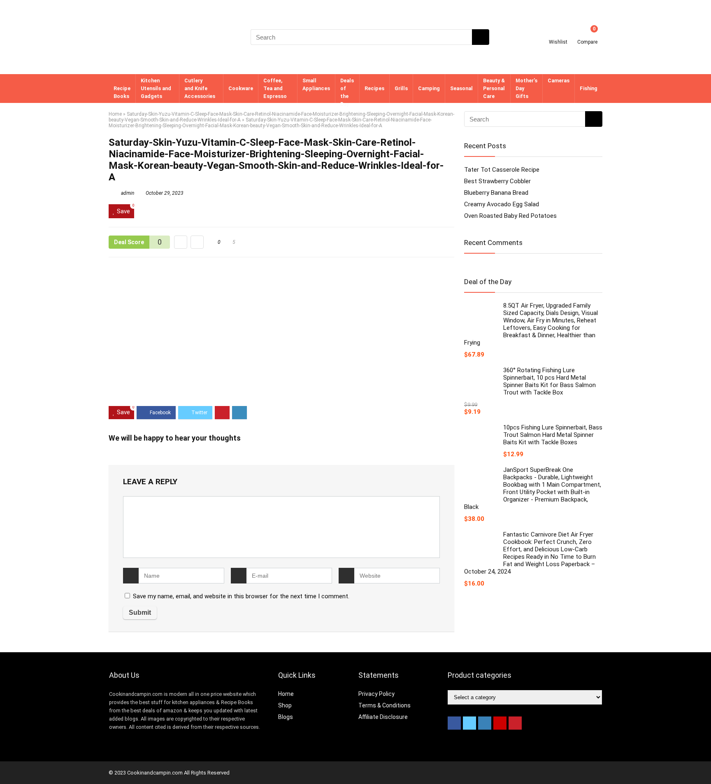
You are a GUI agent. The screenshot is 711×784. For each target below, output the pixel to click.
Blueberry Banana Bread (496, 192)
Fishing (588, 88)
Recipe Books (122, 92)
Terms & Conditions (384, 705)
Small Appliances (316, 84)
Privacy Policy (376, 694)
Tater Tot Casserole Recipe (501, 169)
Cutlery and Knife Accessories (199, 88)
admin (127, 193)
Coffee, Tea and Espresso (275, 88)
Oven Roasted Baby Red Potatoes (510, 215)
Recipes (374, 88)
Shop (285, 705)
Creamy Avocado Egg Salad (501, 204)
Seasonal (461, 88)
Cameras (558, 80)
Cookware (240, 88)
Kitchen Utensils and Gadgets (156, 88)
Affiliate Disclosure (383, 717)
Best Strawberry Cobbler (497, 181)
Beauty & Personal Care (494, 88)
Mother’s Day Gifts (526, 88)
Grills (401, 88)
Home (115, 114)
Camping (429, 88)
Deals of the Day (347, 92)
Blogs (285, 717)
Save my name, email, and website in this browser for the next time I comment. (241, 596)
